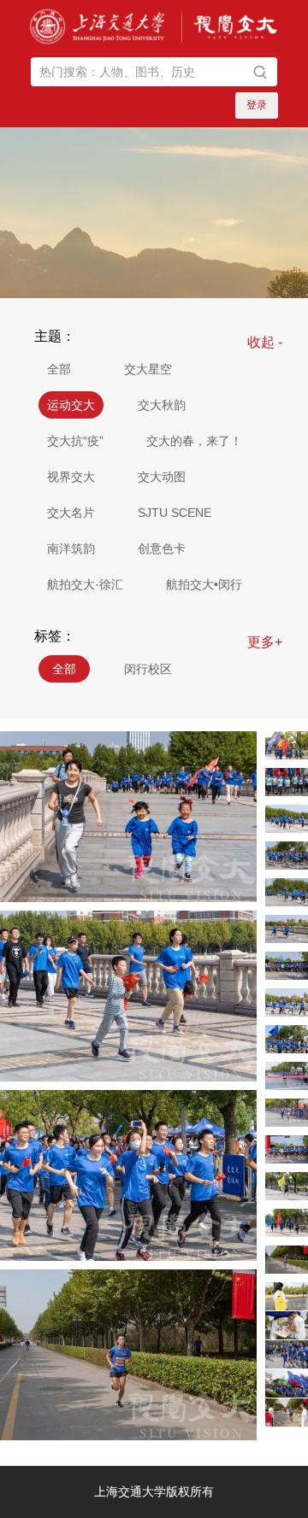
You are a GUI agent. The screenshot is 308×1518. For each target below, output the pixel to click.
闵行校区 (148, 669)
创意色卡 (162, 548)
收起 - (264, 342)
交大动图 (162, 477)
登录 (256, 105)
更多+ (264, 642)
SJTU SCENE (174, 512)
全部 (59, 369)
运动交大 (71, 405)
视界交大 (71, 477)
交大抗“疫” (75, 441)
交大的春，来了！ (194, 441)
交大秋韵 (162, 405)
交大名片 (71, 512)
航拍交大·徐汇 (85, 584)
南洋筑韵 (71, 548)
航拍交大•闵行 (204, 584)
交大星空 (148, 369)
